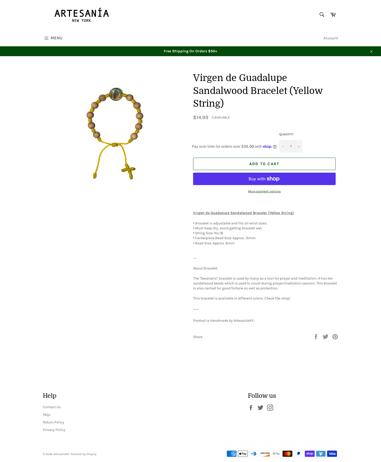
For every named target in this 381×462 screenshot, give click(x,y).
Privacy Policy (54, 430)
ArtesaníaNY (61, 454)
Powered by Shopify (83, 454)
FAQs (47, 415)
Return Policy (53, 422)
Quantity (286, 134)
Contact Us (52, 407)
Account (330, 38)
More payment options (264, 191)
